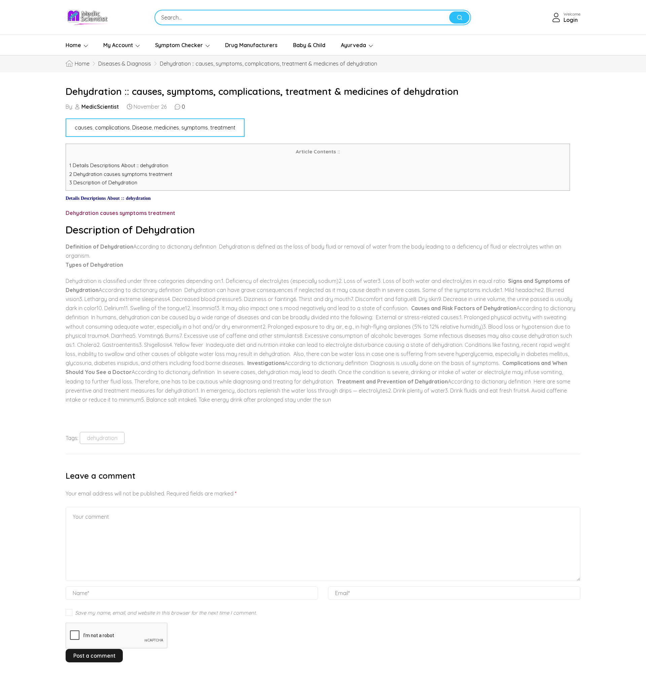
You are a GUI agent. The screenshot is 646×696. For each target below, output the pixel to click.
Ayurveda (353, 45)
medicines (166, 127)
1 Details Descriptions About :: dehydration (118, 165)
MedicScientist (100, 106)
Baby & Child (309, 45)
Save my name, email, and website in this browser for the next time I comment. (166, 613)
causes (84, 127)
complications (112, 127)
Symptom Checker (179, 45)
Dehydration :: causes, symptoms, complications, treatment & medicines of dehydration (262, 91)
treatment (223, 127)
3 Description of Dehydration (103, 182)
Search (459, 17)
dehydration (102, 438)
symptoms (194, 127)
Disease (142, 127)
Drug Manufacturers (251, 45)
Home (73, 45)
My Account (118, 45)
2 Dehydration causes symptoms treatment (121, 174)
